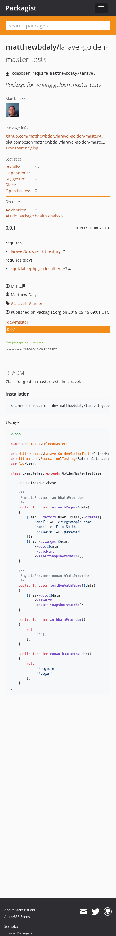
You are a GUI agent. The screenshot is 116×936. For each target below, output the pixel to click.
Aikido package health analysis (34, 216)
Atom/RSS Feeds (17, 916)
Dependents (17, 173)
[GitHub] (108, 912)
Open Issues (17, 190)
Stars (10, 184)
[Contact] (83, 912)
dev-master (17, 322)
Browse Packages (18, 933)
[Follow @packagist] (96, 912)
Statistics (11, 926)
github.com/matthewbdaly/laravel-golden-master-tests (57, 136)
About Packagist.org (19, 909)
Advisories (15, 210)
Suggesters (16, 178)
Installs (12, 167)
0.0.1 (11, 329)
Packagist (21, 7)
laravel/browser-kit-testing (36, 251)
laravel (19, 303)
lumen (37, 303)
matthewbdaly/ (32, 47)
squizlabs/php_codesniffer (36, 268)
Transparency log (22, 148)
